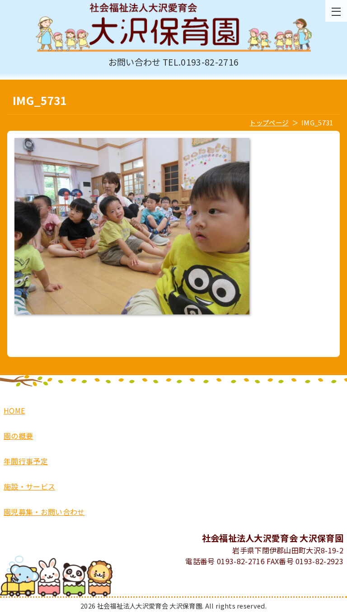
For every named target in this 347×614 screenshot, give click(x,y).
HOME (14, 410)
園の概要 (18, 435)
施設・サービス (29, 486)
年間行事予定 (26, 461)
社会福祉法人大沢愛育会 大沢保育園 (173, 28)
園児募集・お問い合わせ (44, 511)
